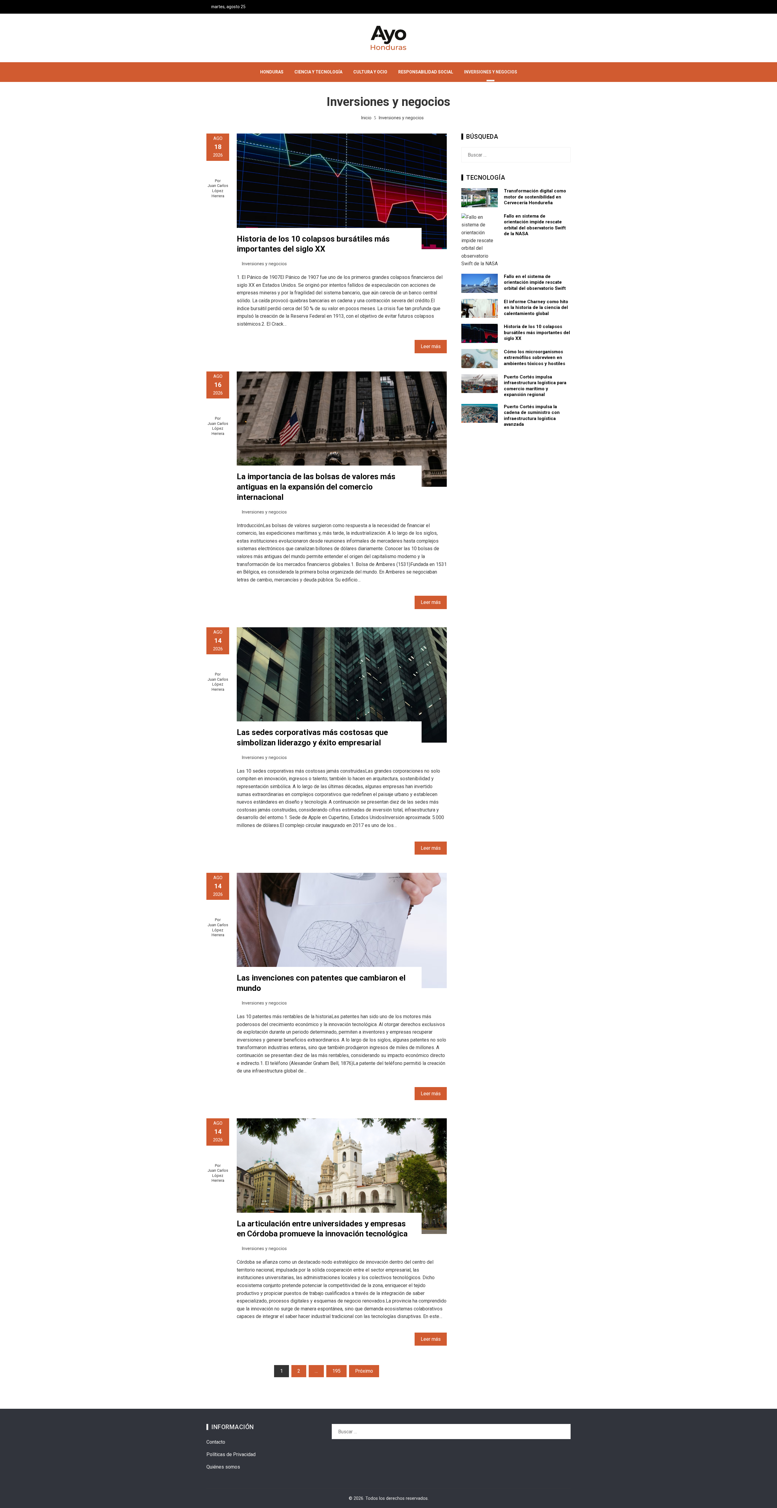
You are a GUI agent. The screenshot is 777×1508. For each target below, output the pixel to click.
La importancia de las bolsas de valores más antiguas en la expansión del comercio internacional (316, 487)
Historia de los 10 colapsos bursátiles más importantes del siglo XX (537, 332)
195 (336, 1371)
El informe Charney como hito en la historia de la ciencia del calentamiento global (536, 307)
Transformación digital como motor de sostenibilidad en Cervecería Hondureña (535, 196)
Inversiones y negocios (264, 263)
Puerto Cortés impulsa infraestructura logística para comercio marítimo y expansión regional (535, 386)
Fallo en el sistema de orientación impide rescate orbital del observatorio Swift (535, 282)
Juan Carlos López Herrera (218, 190)
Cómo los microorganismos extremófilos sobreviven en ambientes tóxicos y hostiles (534, 357)
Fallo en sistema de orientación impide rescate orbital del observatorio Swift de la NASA (535, 225)
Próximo (364, 1371)
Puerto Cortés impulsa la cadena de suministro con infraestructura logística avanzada (532, 415)
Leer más (431, 346)
